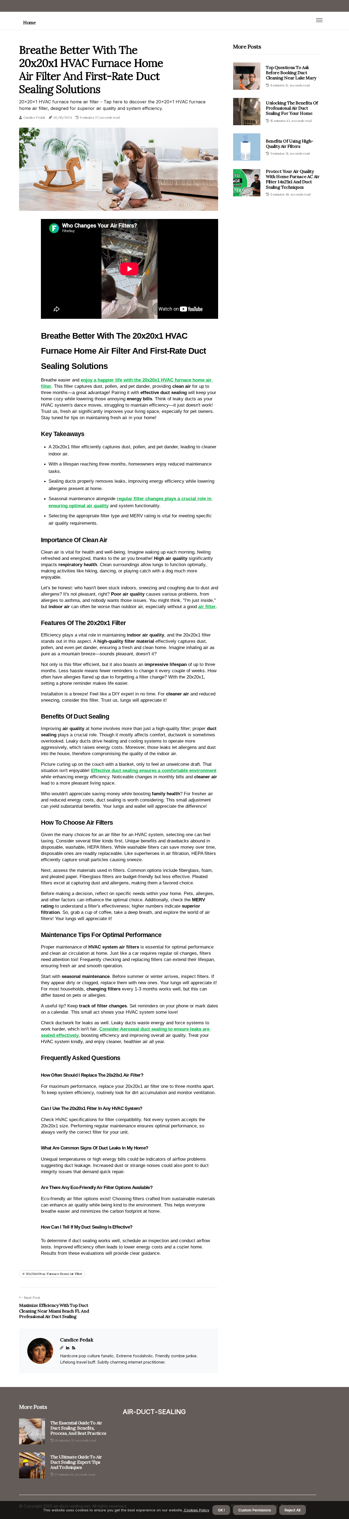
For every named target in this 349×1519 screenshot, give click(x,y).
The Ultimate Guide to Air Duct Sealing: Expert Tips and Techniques (76, 1462)
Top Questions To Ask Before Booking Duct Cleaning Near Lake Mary (291, 72)
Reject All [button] (292, 1510)
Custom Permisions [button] (254, 1510)
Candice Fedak (34, 117)
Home (29, 23)
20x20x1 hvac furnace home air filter (54, 1274)
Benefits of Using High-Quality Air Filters (289, 143)
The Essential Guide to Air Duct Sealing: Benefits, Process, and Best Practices (78, 1428)
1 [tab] (119, 203)
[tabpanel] (118, 169)
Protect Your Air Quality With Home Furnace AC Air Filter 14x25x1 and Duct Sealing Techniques (292, 179)
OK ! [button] (221, 1510)
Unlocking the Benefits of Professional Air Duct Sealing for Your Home (292, 108)
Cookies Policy (196, 1510)
